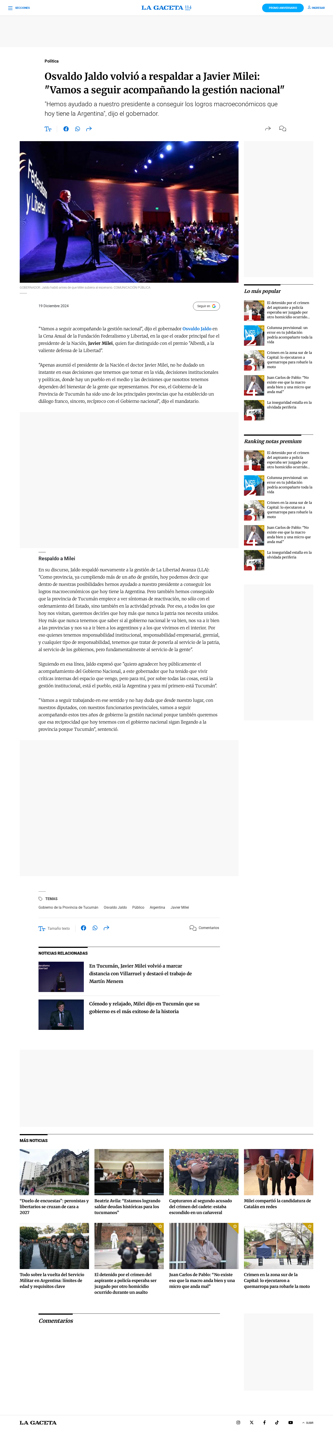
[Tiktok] (277, 1423)
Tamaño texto (59, 928)
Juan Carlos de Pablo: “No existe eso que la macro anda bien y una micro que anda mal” (202, 1280)
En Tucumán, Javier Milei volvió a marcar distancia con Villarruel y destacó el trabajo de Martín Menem (140, 973)
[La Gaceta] (166, 8)
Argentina (157, 907)
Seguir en (203, 306)
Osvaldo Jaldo (115, 907)
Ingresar (318, 8)
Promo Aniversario (283, 8)
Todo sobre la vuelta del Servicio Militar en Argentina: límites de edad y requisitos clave (52, 1280)
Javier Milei (180, 907)
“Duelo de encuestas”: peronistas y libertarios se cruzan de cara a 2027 (54, 1206)
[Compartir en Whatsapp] (77, 130)
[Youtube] (290, 1423)
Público (138, 907)
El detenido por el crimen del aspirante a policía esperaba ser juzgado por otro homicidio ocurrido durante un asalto (288, 312)
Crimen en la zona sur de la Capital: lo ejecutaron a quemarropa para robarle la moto (277, 1280)
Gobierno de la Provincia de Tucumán (68, 907)
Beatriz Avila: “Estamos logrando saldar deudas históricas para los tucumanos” (127, 1206)
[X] (252, 1423)
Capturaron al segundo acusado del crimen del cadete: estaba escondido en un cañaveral (200, 1206)
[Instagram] (238, 1423)
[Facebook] (264, 1423)
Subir (309, 1423)
